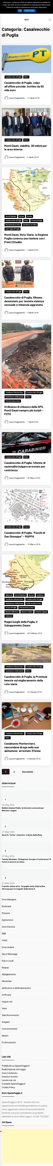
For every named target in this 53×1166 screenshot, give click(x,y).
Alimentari (7, 981)
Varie (4, 1008)
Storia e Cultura (26, 612)
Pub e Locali (8, 960)
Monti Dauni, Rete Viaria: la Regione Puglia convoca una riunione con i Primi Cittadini (26, 238)
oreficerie (6, 995)
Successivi (27, 772)
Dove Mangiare (9, 899)
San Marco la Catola (30, 225)
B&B (4, 933)
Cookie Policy (8, 1087)
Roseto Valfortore (12, 612)
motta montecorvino (33, 603)
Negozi (5, 967)
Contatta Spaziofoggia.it (13, 1083)
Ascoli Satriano (11, 216)
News (26, 77)
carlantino (40, 595)
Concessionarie (9, 1028)
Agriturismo (7, 920)
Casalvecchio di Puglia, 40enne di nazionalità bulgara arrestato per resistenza (24, 466)
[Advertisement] (27, 1146)
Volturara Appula (41, 612)
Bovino (29, 216)
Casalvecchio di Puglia (13, 77)
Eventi (26, 527)
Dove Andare (8, 947)
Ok (20, 11)
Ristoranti (6, 906)
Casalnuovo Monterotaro (14, 393)
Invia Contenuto (9, 1073)
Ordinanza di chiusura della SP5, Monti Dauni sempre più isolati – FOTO (24, 410)
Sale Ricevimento (10, 1015)
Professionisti (9, 1042)
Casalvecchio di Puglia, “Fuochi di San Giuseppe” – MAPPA (24, 534)
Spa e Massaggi (9, 954)
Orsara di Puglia (36, 220)
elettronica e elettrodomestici (16, 988)
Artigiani (6, 1022)
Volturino (9, 616)
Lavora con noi (9, 1080)
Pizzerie (6, 913)
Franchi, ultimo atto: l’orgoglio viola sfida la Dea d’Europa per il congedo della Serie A (23, 887)
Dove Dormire (8, 926)
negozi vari (7, 1001)
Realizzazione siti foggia (14, 1069)
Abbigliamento (9, 974)
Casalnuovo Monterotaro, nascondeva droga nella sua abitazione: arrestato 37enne (22, 747)
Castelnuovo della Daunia (14, 397)
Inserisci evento (10, 1076)
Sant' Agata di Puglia (12, 229)
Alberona (9, 595)
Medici (5, 1035)
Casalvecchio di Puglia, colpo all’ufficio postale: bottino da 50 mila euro (24, 86)
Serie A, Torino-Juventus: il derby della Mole (22, 835)
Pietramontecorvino (13, 225)
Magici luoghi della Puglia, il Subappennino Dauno (20, 623)
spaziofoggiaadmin (17, 98)
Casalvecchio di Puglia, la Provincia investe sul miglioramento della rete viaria (25, 680)
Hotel (4, 940)
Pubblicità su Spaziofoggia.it (15, 1065)
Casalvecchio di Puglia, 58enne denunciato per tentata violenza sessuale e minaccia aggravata (24, 301)
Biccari (21, 216)
